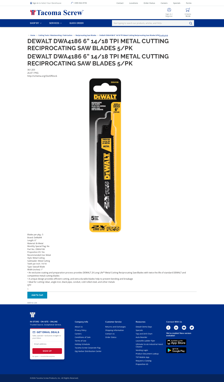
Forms (188, 3)
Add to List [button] (32, 303)
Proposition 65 (142, 364)
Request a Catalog (143, 360)
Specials (176, 3)
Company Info (81, 322)
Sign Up (47, 351)
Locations (133, 3)
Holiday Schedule (82, 344)
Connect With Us (174, 322)
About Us (79, 326)
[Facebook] (168, 327)
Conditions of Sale (82, 337)
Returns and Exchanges (115, 326)
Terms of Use (80, 340)
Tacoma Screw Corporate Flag (87, 347)
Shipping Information (114, 330)
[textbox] (153, 23)
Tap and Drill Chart (144, 333)
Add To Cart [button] (37, 295)
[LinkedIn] (176, 327)
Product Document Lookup (147, 353)
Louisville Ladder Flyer (145, 340)
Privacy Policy (80, 330)
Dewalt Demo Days (144, 326)
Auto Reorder (141, 337)
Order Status (149, 3)
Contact (120, 3)
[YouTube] (184, 327)
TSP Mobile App (142, 357)
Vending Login (142, 350)
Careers (164, 3)
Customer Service (113, 322)
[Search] (191, 23)
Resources (140, 322)
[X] (192, 327)
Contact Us (110, 333)
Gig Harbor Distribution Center (88, 351)
